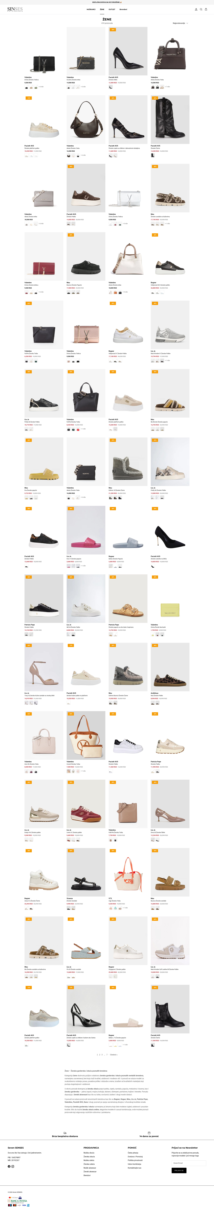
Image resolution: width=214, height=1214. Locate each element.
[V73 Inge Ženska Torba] (128, 880)
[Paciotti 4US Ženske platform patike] (44, 127)
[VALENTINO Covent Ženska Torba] (86, 743)
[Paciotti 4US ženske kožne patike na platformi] (86, 675)
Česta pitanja (133, 1153)
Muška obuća (89, 1153)
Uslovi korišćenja (134, 1164)
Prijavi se (179, 1170)
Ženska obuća (89, 1157)
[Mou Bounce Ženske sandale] (170, 880)
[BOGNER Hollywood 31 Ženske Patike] (128, 333)
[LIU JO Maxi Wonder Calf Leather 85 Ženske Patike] (170, 948)
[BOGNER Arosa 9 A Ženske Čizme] (44, 880)
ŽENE (102, 9)
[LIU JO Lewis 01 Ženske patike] (86, 812)
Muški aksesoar (90, 1168)
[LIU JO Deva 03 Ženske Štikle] (170, 812)
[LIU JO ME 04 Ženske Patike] (86, 606)
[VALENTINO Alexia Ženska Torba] (170, 59)
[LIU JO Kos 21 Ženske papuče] (86, 538)
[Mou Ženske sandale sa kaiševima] (170, 196)
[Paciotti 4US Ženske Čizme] (170, 127)
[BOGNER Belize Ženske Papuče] (128, 538)
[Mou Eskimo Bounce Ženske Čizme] (128, 675)
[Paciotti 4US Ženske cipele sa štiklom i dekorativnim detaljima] (128, 127)
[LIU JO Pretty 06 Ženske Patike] (44, 401)
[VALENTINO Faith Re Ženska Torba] (128, 812)
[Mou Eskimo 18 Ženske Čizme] (128, 470)
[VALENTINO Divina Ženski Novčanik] (170, 606)
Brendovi (123, 9)
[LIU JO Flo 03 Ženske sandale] (86, 948)
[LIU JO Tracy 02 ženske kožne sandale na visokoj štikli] (44, 675)
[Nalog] (196, 9)
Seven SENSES (17, 1192)
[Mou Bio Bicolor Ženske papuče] (170, 401)
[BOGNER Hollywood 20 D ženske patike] (170, 264)
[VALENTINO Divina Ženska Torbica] (44, 59)
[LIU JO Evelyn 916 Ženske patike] (44, 812)
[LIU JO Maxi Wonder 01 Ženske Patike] (170, 333)
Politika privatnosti (135, 1160)
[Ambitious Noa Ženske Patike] (170, 675)
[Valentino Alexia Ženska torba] (44, 196)
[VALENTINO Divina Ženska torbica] (44, 264)
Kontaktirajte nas (134, 1168)
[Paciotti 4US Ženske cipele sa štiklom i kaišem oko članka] (86, 1017)
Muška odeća (89, 1160)
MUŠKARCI (91, 9)
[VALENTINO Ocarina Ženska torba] (86, 59)
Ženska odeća (89, 1164)
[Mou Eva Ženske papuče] (44, 470)
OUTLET (112, 9)
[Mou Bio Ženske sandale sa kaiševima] (44, 948)
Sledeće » (114, 1055)
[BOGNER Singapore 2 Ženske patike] (128, 948)
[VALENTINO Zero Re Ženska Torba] (44, 743)
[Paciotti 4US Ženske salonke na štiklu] (170, 538)
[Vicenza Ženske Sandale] (86, 880)
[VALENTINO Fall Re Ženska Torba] (44, 333)
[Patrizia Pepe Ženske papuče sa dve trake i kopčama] (128, 606)
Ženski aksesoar (90, 1172)
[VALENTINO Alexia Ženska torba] (128, 264)
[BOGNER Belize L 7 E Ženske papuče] (128, 1017)
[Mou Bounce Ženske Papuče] (86, 264)
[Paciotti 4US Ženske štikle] (128, 59)
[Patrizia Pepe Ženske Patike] (44, 606)
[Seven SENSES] (15, 9)
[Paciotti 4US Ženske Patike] (86, 196)
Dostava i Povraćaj (135, 1157)
